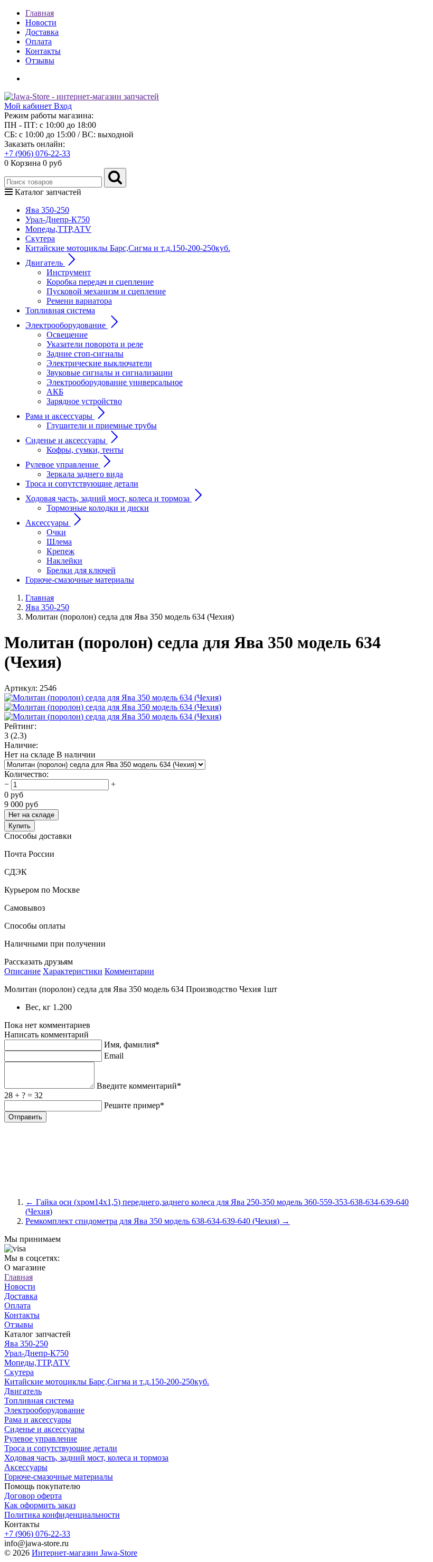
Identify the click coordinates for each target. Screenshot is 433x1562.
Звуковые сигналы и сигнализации (109, 372)
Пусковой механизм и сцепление (106, 291)
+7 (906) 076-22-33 (37, 153)
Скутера (40, 238)
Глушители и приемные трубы (101, 425)
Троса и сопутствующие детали (81, 483)
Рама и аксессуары (37, 1419)
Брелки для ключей (81, 570)
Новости (41, 22)
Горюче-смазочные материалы (79, 579)
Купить (19, 826)
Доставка (42, 31)
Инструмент (68, 272)
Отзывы (39, 60)
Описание (22, 971)
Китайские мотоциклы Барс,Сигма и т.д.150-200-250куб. (127, 248)
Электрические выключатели (99, 363)
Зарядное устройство (84, 401)
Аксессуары (26, 1467)
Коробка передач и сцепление (100, 281)
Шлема (59, 541)
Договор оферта (33, 1495)
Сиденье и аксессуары (44, 1429)
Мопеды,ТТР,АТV (58, 229)
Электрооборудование (44, 1410)
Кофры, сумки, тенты (85, 449)
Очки (56, 532)
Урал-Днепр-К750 (57, 219)
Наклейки (64, 560)
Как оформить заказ (40, 1505)
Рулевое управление (40, 1438)
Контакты (43, 50)
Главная (39, 12)
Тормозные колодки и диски (97, 507)
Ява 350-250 (47, 209)
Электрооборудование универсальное (114, 382)
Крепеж (60, 551)
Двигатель (23, 1391)
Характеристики (72, 971)
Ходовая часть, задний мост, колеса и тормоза (86, 1457)
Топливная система (60, 310)
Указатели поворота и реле (94, 344)
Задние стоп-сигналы (85, 353)
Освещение (67, 334)
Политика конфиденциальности (62, 1514)
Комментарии (129, 971)
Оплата (38, 41)
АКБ (54, 391)
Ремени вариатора (79, 300)
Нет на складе (31, 815)
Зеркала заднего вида (84, 474)
